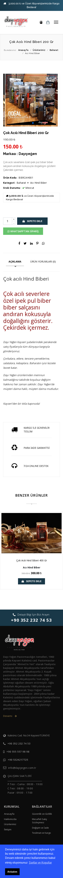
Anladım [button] (12, 871)
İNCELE (33, 545)
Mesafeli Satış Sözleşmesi (39, 820)
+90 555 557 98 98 (17, 751)
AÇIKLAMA (15, 261)
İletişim (7, 829)
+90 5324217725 (18, 759)
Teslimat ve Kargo (41, 832)
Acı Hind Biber (38, 182)
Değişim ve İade (40, 827)
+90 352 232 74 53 (31, 620)
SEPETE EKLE (34, 221)
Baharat (21, 182)
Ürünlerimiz (10, 824)
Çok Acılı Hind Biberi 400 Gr (31, 560)
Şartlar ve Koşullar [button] (40, 862)
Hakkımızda (10, 819)
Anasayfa (9, 813)
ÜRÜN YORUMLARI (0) (43, 261)
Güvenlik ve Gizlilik (42, 813)
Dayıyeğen (28, 154)
